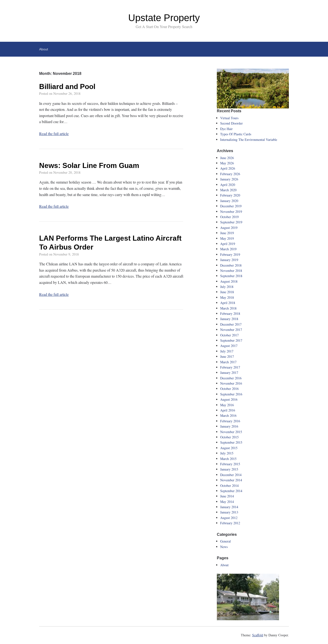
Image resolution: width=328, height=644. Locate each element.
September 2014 (231, 491)
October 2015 (229, 437)
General (225, 541)
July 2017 (226, 351)
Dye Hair (226, 128)
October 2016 (229, 388)
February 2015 (230, 464)
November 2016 (231, 383)
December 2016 (231, 378)
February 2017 (230, 367)
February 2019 (230, 254)
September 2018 (231, 276)
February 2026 (230, 174)
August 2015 (228, 448)
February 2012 (230, 523)
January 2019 (229, 259)
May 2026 (227, 163)
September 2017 (231, 340)
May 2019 (227, 238)
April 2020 (227, 184)
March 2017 (228, 362)
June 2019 (227, 233)
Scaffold (257, 635)
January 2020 (229, 200)
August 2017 (228, 345)
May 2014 (227, 501)
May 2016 (227, 405)
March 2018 (228, 308)
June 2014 (227, 496)
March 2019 (228, 249)
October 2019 (229, 217)
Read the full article (54, 133)
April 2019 (227, 243)
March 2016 (228, 415)
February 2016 (230, 421)
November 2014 (231, 480)
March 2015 (228, 458)
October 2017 (229, 335)
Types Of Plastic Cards (235, 134)
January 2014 (229, 507)
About (43, 49)
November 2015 (231, 431)
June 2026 (227, 157)
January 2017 (229, 372)
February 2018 (230, 313)
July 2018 (226, 286)
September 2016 (231, 394)
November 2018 (231, 270)
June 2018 (227, 292)
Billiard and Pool (67, 86)
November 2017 (231, 329)
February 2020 (230, 195)
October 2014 (229, 485)
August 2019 (228, 227)
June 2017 (227, 356)
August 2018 (228, 281)
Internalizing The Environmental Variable (248, 139)
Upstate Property (164, 17)
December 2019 (231, 206)
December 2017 (231, 324)
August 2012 (228, 517)
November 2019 (231, 211)
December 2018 (231, 265)
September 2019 (231, 222)
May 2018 (227, 297)
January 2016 (229, 426)
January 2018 (229, 318)
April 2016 (227, 410)
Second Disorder (231, 123)
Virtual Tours (229, 118)
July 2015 (226, 453)
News (224, 546)
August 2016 (228, 399)
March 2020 (228, 190)
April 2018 (227, 302)
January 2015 (229, 469)
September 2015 (231, 442)
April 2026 (227, 168)
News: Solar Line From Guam (89, 165)
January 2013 (229, 512)
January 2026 (229, 179)
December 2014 (231, 474)
